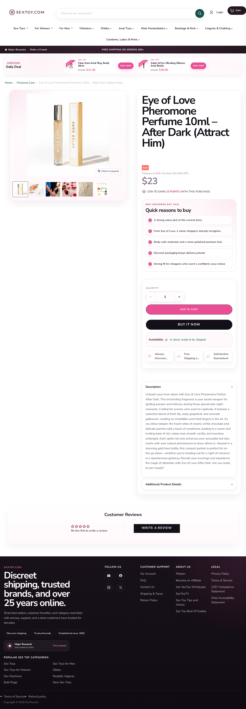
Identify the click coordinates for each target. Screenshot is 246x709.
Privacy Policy (220, 574)
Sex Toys (19, 28)
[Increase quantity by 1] (179, 297)
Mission (180, 574)
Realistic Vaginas (63, 676)
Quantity (152, 288)
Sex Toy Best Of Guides (191, 611)
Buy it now (189, 324)
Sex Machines (13, 676)
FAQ (143, 580)
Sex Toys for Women (17, 670)
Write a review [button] (157, 528)
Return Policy (148, 600)
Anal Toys (125, 28)
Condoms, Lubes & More (121, 39)
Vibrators (85, 28)
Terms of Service (221, 580)
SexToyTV (182, 594)
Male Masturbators (153, 28)
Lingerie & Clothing (217, 28)
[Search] (199, 13)
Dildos (105, 28)
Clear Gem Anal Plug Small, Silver (93, 64)
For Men (64, 28)
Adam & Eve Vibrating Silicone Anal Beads (168, 64)
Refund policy (37, 696)
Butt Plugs (10, 682)
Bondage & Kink (185, 28)
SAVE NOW (125, 66)
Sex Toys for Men (64, 664)
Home (8, 83)
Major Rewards (17, 49)
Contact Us (147, 587)
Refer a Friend (38, 49)
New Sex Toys (62, 682)
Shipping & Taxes (151, 594)
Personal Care (26, 83)
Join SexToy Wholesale (191, 587)
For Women (42, 28)
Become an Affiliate (188, 580)
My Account (148, 574)
